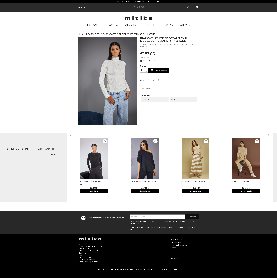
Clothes (113, 25)
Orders (173, 248)
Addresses (175, 253)
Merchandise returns (179, 245)
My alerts (174, 259)
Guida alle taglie (148, 61)
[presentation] (70, 134)
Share (148, 80)
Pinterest (159, 80)
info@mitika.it (92, 262)
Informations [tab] (147, 88)
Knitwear (92, 25)
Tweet (153, 80)
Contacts (185, 25)
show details (94, 191)
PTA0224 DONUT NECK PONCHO (245, 181)
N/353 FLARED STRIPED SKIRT (194, 181)
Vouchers (174, 256)
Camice (169, 25)
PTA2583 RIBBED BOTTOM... (91, 181)
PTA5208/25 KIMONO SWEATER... (144, 181)
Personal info (176, 242)
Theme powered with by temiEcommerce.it (159, 269)
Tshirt (150, 25)
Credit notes (175, 250)
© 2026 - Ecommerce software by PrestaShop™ (118, 269)
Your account (178, 239)
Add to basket (159, 70)
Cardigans (130, 25)
